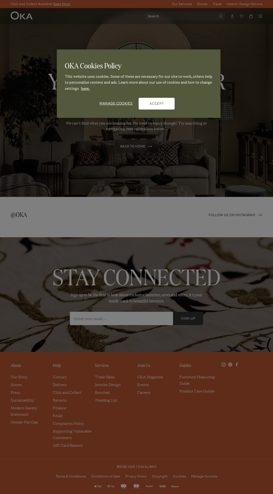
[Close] (213, 56)
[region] (138, 83)
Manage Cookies (116, 103)
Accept (157, 104)
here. (85, 88)
